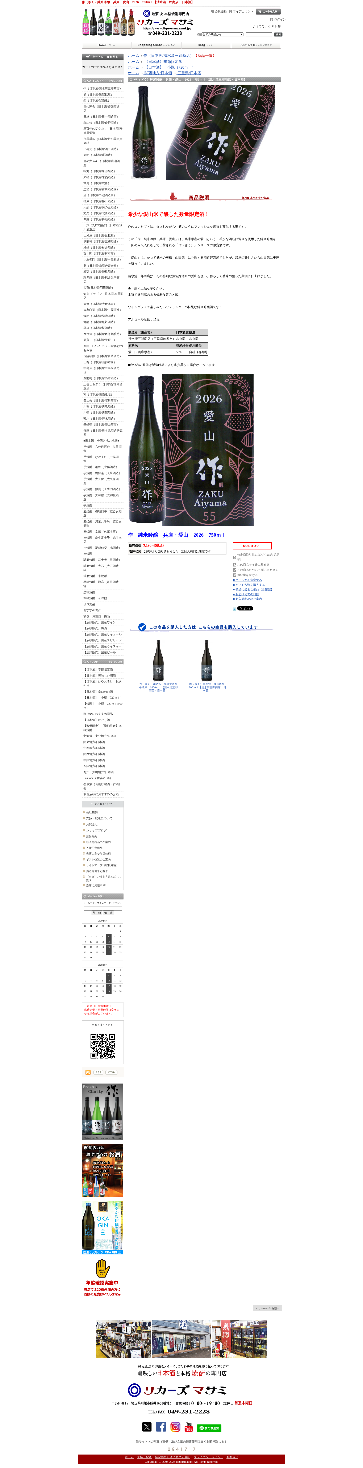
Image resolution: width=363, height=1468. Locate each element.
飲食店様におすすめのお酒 (101, 794)
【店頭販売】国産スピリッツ (102, 640)
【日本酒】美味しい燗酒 (99, 675)
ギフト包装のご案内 (98, 859)
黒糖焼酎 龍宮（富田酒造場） (101, 584)
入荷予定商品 (94, 848)
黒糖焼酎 (89, 592)
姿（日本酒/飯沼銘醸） (98, 94)
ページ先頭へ (267, 1308)
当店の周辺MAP (96, 885)
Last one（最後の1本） (98, 778)
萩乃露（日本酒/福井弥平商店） (101, 279)
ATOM (111, 1072)
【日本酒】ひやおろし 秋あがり (102, 683)
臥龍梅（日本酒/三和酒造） (101, 241)
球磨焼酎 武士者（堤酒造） (102, 559)
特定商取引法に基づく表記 (172, 1457)
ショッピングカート (268, 11)
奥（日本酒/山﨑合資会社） (101, 265)
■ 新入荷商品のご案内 (247, 599)
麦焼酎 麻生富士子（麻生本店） (102, 540)
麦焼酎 (87, 553)
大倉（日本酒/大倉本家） (100, 304)
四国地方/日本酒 (94, 766)
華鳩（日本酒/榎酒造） (98, 328)
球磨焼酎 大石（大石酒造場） (101, 568)
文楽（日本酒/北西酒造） (100, 213)
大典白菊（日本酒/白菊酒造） (102, 309)
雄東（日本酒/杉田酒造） (100, 201)
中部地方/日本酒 (94, 748)
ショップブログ (206, 45)
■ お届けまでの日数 (246, 594)
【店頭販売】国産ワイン (99, 622)
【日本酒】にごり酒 (96, 720)
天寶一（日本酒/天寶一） (100, 340)
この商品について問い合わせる (257, 570)
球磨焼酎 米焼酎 (95, 576)
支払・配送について (156, 45)
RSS (98, 1072)
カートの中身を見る (103, 56)
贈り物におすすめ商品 (98, 713)
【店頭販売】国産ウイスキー (102, 646)
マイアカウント (243, 11)
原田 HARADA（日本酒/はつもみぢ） (103, 348)
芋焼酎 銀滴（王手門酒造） (102, 489)
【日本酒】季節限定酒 (98, 669)
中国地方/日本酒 (94, 760)
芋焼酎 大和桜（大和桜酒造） (101, 497)
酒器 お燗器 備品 (96, 616)
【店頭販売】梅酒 (95, 628)
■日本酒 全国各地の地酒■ (101, 440)
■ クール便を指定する (247, 580)
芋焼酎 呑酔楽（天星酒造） (102, 473)
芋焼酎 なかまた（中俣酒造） (101, 459)
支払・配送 (144, 1457)
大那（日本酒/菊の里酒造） (101, 207)
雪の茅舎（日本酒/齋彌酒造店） (101, 108)
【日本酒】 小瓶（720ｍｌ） (103, 697)
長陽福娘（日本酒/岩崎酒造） (102, 356)
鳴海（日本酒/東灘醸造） (100, 171)
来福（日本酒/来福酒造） (100, 177)
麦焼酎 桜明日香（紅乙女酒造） (102, 513)
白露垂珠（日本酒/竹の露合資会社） (102, 141)
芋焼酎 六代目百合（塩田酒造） (102, 449)
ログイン (280, 19)
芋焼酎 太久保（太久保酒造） (101, 481)
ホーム (107, 45)
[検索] (278, 34)
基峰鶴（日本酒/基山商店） (101, 424)
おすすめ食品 (92, 610)
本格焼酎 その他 (95, 598)
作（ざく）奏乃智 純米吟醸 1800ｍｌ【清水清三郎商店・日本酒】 (207, 687)
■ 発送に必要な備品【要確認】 (253, 589)
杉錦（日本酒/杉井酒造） (100, 247)
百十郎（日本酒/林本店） (100, 253)
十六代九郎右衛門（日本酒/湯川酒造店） (102, 227)
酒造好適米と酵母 (97, 871)
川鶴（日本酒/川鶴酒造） (100, 412)
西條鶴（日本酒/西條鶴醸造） (102, 334)
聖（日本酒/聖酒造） (97, 100)
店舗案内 (91, 836)
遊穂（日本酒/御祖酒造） (100, 271)
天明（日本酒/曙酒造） (98, 155)
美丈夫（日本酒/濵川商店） (101, 400)
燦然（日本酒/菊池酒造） (100, 316)
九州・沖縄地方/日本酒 (98, 772)
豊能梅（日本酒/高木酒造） (101, 378)
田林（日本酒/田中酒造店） (101, 116)
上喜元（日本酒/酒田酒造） (101, 149)
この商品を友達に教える (253, 564)
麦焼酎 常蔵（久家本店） (101, 531)
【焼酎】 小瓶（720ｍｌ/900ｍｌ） (102, 706)
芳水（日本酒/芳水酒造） (100, 418)
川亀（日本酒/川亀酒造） (100, 406)
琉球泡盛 (89, 604)
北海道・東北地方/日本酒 (100, 736)
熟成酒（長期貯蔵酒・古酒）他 (102, 786)
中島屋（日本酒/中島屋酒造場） (101, 370)
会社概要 (92, 812)
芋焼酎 (87, 505)
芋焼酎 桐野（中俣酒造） (101, 467)
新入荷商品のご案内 (98, 842)
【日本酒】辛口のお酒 (98, 691)
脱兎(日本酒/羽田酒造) (98, 287)
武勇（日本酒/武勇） (97, 183)
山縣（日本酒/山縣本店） (100, 362)
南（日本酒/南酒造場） (98, 394)
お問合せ (256, 45)
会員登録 (221, 11)
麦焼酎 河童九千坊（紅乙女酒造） (102, 523)
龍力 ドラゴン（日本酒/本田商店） (103, 296)
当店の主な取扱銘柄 (98, 853)
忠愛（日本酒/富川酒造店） (101, 189)
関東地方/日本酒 (94, 742)
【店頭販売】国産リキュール (102, 634)
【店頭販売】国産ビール (99, 652)
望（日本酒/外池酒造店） (100, 195)
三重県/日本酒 (188, 73)
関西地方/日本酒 (94, 754)
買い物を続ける (247, 575)
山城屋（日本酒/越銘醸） (100, 235)
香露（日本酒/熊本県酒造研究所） (102, 432)
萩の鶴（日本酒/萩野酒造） (101, 122)
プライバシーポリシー (208, 1457)
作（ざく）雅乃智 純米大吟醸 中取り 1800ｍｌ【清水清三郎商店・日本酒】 (158, 687)
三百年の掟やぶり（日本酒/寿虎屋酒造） (102, 130)
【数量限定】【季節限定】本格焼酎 (102, 728)
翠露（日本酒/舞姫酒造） (100, 219)
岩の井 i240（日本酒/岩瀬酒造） (101, 163)
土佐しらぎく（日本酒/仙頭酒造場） (102, 386)
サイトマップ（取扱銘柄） (102, 865)
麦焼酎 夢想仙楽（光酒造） (102, 547)
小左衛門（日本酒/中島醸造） (102, 259)
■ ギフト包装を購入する (249, 584)
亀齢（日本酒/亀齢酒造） (100, 322)
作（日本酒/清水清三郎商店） (102, 88)
